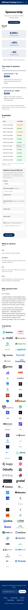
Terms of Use (13, 597)
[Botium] (20, 401)
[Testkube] (7, 555)
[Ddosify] (7, 469)
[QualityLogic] (7, 532)
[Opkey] (7, 418)
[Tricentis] (20, 561)
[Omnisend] (20, 504)
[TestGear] (20, 549)
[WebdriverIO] (7, 447)
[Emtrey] (7, 412)
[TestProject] (20, 441)
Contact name (6, 209)
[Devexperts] (20, 372)
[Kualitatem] (20, 487)
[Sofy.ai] (20, 429)
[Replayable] (7, 538)
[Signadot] (7, 389)
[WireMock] (7, 567)
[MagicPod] (20, 344)
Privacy (6, 597)
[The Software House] (7, 561)
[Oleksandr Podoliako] (7, 504)
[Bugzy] (7, 464)
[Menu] (26, 2)
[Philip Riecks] (20, 418)
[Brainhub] (20, 458)
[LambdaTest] (20, 384)
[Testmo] (7, 332)
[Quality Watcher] (20, 527)
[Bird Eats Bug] (7, 458)
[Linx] (20, 412)
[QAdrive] (7, 521)
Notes (12, 222)
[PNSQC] (7, 515)
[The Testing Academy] (7, 395)
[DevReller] (20, 469)
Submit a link (20, 600)
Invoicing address (13, 201)
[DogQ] (7, 475)
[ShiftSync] (20, 538)
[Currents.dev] (20, 407)
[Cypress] (7, 367)
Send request (9, 235)
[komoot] (7, 378)
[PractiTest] (7, 349)
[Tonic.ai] (20, 395)
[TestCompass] (20, 435)
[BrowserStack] (20, 338)
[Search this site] (23, 2)
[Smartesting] (20, 361)
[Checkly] (7, 384)
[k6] (7, 372)
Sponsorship (10, 600)
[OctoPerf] (20, 498)
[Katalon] (7, 487)
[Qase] (7, 527)
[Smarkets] (20, 378)
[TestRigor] (20, 555)
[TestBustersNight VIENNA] (7, 549)
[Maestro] (20, 492)
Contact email (6, 216)
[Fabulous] (20, 475)
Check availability (14, 22)
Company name (7, 194)
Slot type (5, 181)
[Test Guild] (7, 435)
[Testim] (20, 389)
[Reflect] (20, 424)
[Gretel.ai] (20, 481)
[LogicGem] (7, 492)
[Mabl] (7, 338)
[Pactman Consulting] (20, 509)
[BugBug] (7, 407)
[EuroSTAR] (20, 355)
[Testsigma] (7, 361)
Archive (22, 597)
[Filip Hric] (7, 481)
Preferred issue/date (11, 188)
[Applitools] (20, 349)
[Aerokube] (7, 401)
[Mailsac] (20, 332)
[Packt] (7, 509)
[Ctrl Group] (20, 464)
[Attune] (20, 452)
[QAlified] (20, 521)
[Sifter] (7, 544)
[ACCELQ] (20, 447)
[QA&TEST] (20, 515)
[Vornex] (7, 355)
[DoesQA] (20, 367)
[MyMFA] (7, 498)
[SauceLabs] (7, 344)
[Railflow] (20, 532)
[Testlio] (7, 441)
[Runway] (7, 429)
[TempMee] (20, 544)
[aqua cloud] (7, 452)
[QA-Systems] (7, 424)
